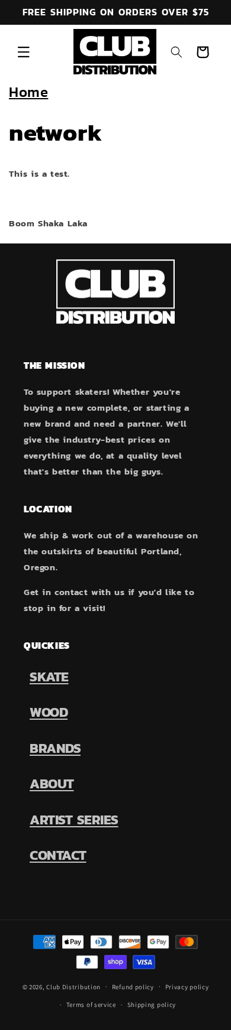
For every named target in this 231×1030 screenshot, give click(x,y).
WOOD (49, 712)
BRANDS (55, 748)
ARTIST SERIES (74, 820)
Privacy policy (187, 987)
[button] (24, 52)
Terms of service (91, 1004)
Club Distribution (73, 986)
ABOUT (52, 784)
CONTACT (58, 855)
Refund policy (133, 987)
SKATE (49, 677)
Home (28, 92)
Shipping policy (152, 1004)
